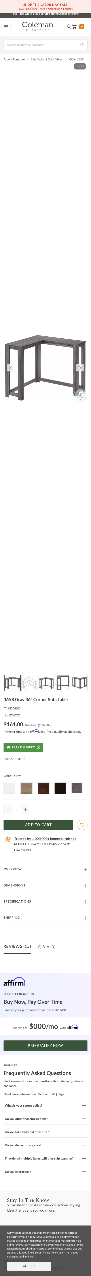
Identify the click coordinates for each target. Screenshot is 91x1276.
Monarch (14, 708)
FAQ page (57, 1094)
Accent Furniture (14, 59)
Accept (29, 1266)
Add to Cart (38, 825)
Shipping (12, 917)
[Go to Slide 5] (80, 683)
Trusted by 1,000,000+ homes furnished (45, 838)
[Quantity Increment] (25, 809)
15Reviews (12, 715)
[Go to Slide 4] (63, 683)
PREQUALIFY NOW (45, 1045)
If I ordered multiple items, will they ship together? (39, 1158)
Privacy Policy (50, 1252)
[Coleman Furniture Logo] (37, 27)
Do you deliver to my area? (23, 1145)
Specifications (17, 901)
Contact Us (63, 13)
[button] (69, 27)
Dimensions (14, 885)
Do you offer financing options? (26, 1118)
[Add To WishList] (82, 825)
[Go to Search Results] (81, 44)
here (30, 1256)
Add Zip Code (12, 759)
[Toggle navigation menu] (6, 27)
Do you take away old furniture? (27, 1132)
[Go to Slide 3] (46, 683)
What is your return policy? (23, 1105)
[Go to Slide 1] (13, 683)
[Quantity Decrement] (8, 809)
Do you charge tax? (18, 1171)
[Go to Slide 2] (29, 683)
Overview (13, 869)
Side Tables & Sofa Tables (46, 59)
